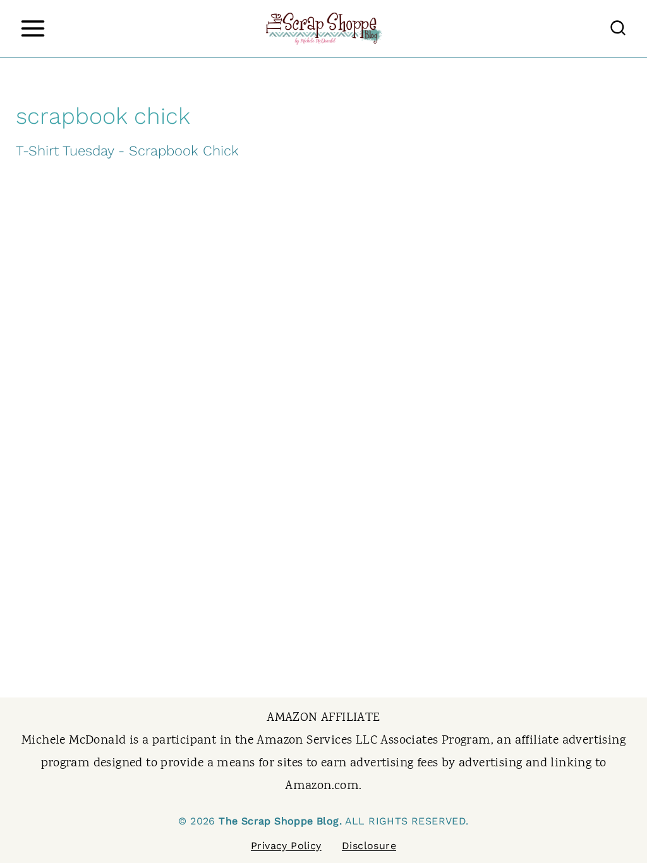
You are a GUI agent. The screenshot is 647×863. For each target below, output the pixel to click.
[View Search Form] (618, 28)
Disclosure (369, 846)
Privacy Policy (286, 846)
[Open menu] (32, 28)
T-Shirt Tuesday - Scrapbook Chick (127, 151)
